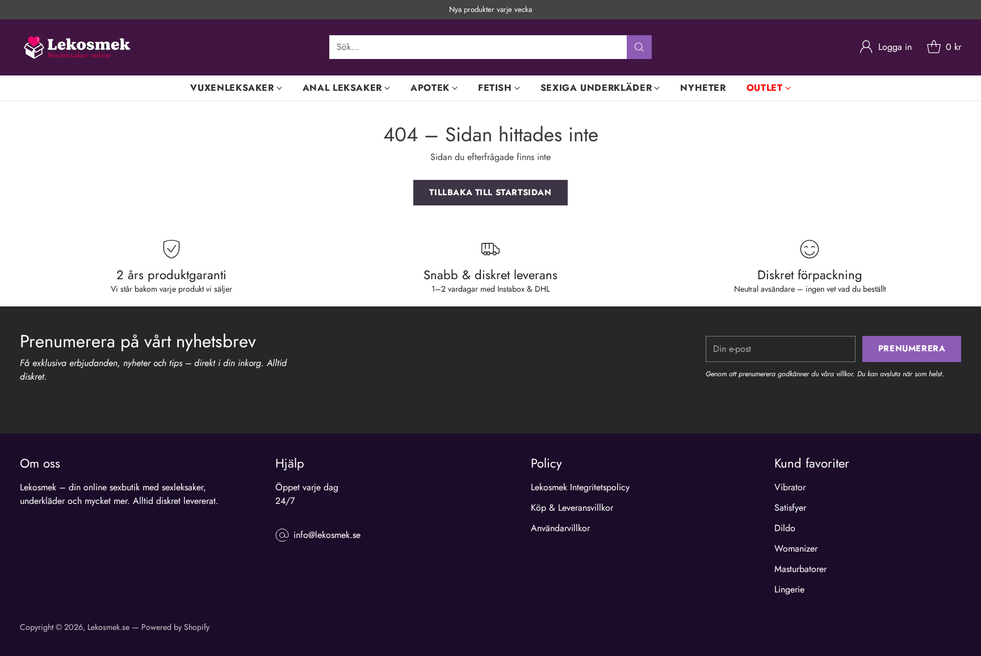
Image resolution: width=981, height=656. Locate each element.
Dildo (784, 528)
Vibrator (790, 487)
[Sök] (639, 47)
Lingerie (789, 589)
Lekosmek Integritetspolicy (580, 487)
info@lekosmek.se (327, 534)
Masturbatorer (800, 568)
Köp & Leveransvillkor (572, 507)
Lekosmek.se (108, 627)
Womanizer (796, 548)
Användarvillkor (560, 528)
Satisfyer (790, 507)
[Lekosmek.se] (76, 47)
